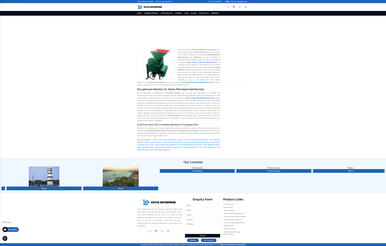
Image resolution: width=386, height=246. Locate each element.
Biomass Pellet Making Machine (207, 145)
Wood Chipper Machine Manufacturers (202, 62)
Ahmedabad (193, 171)
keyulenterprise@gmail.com (238, 1)
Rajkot (346, 171)
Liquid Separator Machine (172, 142)
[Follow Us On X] (240, 7)
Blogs (193, 13)
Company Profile (151, 13)
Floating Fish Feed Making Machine (185, 147)
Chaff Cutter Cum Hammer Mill (164, 140)
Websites (215, 13)
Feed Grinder (228, 204)
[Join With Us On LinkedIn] (168, 231)
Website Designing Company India (232, 244)
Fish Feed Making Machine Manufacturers (198, 82)
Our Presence (208, 240)
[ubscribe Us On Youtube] (234, 7)
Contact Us (204, 13)
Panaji (116, 188)
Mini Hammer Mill (213, 142)
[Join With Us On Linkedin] (246, 7)
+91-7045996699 (216, 1)
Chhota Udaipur (269, 171)
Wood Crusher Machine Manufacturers (200, 98)
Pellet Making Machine (186, 145)
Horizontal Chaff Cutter (145, 145)
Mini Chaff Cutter (230, 229)
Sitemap (178, 13)
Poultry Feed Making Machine (234, 223)
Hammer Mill (228, 207)
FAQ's (186, 13)
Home (139, 13)
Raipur (40, 188)
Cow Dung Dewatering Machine (194, 142)
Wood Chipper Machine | (145, 1)
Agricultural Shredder (200, 140)
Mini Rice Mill (228, 226)
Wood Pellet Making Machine (166, 145)
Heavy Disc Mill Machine (207, 147)
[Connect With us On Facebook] (228, 7)
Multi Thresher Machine (145, 147)
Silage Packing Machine (153, 142)
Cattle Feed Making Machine (159, 150)
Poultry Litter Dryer (184, 140)
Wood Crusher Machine (163, 147)
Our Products (167, 13)
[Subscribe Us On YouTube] (156, 231)
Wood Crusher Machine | (164, 1)
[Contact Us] (5, 237)
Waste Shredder (229, 210)
